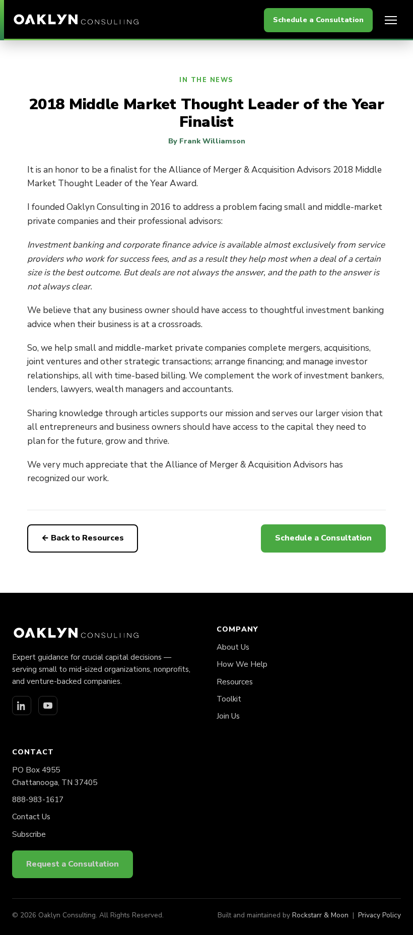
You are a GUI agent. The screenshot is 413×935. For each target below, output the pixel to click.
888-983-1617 (37, 800)
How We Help (242, 664)
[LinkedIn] (21, 705)
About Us (233, 647)
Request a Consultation (72, 864)
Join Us (228, 716)
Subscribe (29, 834)
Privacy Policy (379, 915)
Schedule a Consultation (318, 20)
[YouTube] (47, 705)
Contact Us (31, 817)
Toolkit (229, 699)
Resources (235, 682)
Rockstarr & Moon (320, 915)
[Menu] (391, 20)
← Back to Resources (82, 537)
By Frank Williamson (206, 141)
